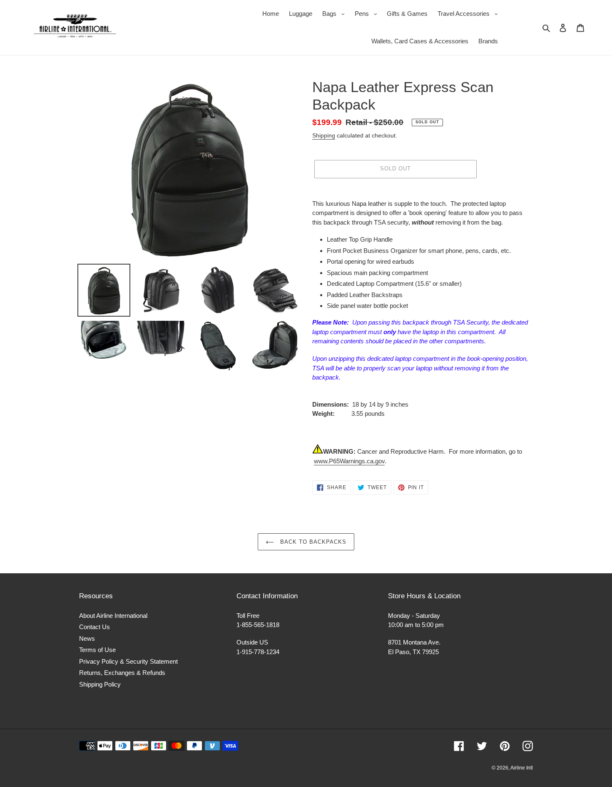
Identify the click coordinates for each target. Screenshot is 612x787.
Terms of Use (97, 649)
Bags (335, 13)
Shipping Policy (100, 684)
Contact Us (94, 626)
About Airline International (113, 615)
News (87, 638)
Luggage (300, 13)
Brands (488, 41)
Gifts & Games (407, 13)
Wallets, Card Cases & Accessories (419, 41)
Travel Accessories (470, 13)
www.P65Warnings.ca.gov (349, 461)
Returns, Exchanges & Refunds (122, 672)
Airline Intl (521, 768)
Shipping (323, 135)
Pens (368, 13)
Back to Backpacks (312, 542)
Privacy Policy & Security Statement (128, 661)
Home (270, 13)
